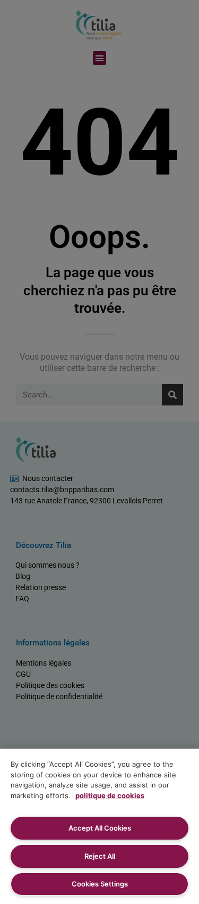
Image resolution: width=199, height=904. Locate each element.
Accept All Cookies (99, 828)
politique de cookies (109, 795)
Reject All (99, 856)
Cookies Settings (100, 884)
